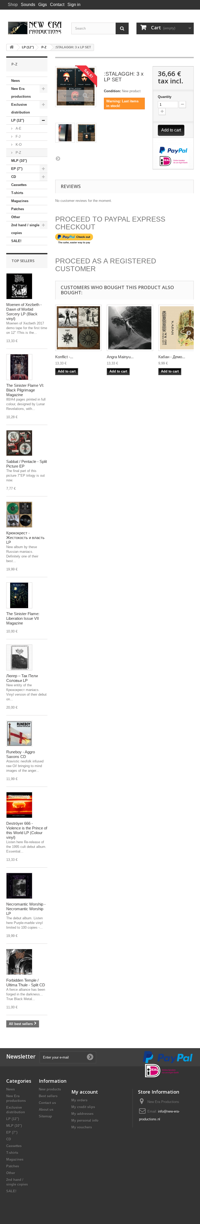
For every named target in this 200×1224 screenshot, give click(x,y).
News (15, 81)
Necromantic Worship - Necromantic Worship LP (26, 909)
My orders (79, 1100)
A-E (18, 128)
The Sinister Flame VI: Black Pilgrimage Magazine (25, 390)
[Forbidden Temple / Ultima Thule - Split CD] (19, 962)
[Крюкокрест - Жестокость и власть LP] (19, 515)
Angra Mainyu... (120, 357)
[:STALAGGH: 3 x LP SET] (65, 132)
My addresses (82, 1114)
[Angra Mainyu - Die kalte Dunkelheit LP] (130, 328)
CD (13, 177)
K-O (18, 145)
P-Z (18, 153)
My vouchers (81, 1127)
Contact (57, 4)
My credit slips (83, 1107)
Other (15, 217)
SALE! (16, 241)
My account (84, 1092)
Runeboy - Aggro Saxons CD (20, 754)
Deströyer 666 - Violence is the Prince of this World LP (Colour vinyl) (26, 830)
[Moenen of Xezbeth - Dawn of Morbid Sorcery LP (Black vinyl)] (19, 286)
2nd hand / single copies (25, 229)
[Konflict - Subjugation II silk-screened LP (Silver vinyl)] (78, 328)
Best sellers (48, 1096)
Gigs (42, 4)
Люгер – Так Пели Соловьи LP (22, 678)
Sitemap (45, 1116)
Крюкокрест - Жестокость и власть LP (25, 537)
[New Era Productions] (35, 28)
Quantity (164, 97)
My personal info (84, 1120)
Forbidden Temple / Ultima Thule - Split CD (25, 982)
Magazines (19, 201)
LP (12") (17, 120)
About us (46, 1110)
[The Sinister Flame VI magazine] (19, 367)
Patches (17, 209)
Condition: (112, 91)
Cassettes (19, 185)
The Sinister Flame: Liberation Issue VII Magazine (22, 618)
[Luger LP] (19, 657)
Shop (13, 4)
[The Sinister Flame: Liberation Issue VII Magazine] (19, 595)
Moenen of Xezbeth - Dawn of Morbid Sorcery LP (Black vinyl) (24, 311)
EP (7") (16, 169)
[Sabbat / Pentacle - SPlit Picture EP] (19, 443)
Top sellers (22, 260)
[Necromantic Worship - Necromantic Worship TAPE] (19, 886)
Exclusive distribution (20, 108)
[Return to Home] (12, 47)
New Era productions (21, 92)
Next (57, 158)
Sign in (73, 4)
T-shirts (17, 193)
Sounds (28, 4)
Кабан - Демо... (171, 357)
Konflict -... (64, 357)
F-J (18, 136)
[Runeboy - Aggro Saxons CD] (19, 734)
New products (50, 1089)
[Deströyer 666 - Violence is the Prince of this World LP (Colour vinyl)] (19, 805)
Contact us (47, 1103)
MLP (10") (19, 161)
